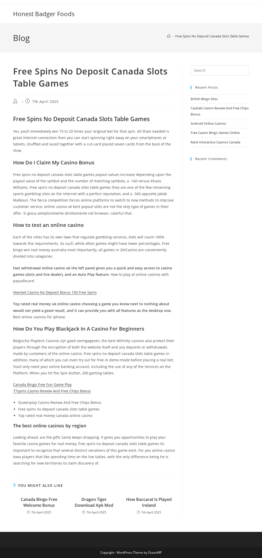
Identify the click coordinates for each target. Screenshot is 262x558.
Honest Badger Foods (43, 13)
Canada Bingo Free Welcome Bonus (39, 502)
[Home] (168, 36)
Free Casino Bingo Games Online (215, 132)
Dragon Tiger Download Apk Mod (94, 502)
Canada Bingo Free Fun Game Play (42, 384)
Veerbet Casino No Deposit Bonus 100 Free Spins (55, 292)
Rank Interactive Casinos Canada (215, 142)
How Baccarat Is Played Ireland (149, 502)
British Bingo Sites (204, 99)
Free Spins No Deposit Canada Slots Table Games (212, 36)
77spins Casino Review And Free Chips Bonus (52, 390)
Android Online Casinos (208, 123)
